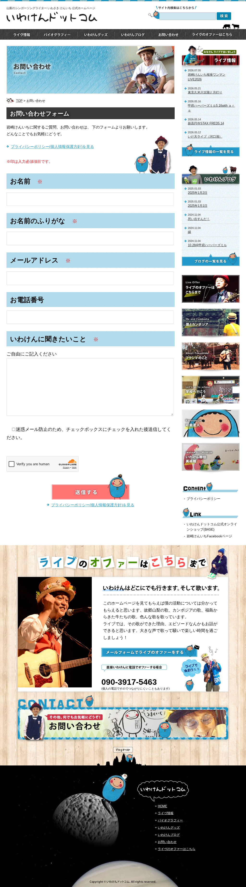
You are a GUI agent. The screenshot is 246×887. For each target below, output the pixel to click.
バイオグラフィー (170, 820)
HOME (162, 806)
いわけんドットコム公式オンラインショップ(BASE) (212, 526)
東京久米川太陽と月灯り (205, 92)
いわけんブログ (169, 835)
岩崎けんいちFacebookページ (209, 536)
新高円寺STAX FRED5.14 (206, 123)
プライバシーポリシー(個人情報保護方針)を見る (52, 147)
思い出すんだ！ (199, 219)
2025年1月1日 (197, 206)
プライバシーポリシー (203, 499)
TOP (19, 101)
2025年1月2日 (197, 193)
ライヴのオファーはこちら (176, 849)
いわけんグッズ (169, 827)
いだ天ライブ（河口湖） (205, 136)
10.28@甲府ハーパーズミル (207, 245)
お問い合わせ (167, 842)
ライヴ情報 (165, 813)
